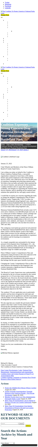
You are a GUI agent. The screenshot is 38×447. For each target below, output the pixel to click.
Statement (13, 372)
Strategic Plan (13, 35)
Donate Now (5, 15)
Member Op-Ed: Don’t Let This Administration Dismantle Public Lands (20, 398)
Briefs (11, 44)
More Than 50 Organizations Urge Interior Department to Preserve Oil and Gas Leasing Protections (19, 408)
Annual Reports (14, 45)
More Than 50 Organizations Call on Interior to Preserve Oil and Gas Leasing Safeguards (20, 401)
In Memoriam (13, 55)
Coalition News (10, 42)
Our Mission (9, 20)
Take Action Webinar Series (18, 49)
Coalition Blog (13, 51)
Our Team (12, 22)
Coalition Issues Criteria (16, 26)
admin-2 (26, 150)
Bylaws (11, 33)
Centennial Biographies (20, 31)
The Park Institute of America (18, 53)
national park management (24, 372)
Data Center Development (14, 144)
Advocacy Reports (15, 47)
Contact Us (8, 64)
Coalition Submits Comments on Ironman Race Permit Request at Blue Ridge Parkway (18, 378)
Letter (20, 370)
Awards (11, 36)
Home (3, 144)
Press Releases (9, 40)
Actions (7, 38)
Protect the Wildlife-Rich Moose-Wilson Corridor (20, 388)
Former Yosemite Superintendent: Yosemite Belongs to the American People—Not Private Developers (19, 393)
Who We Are (13, 24)
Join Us (7, 56)
